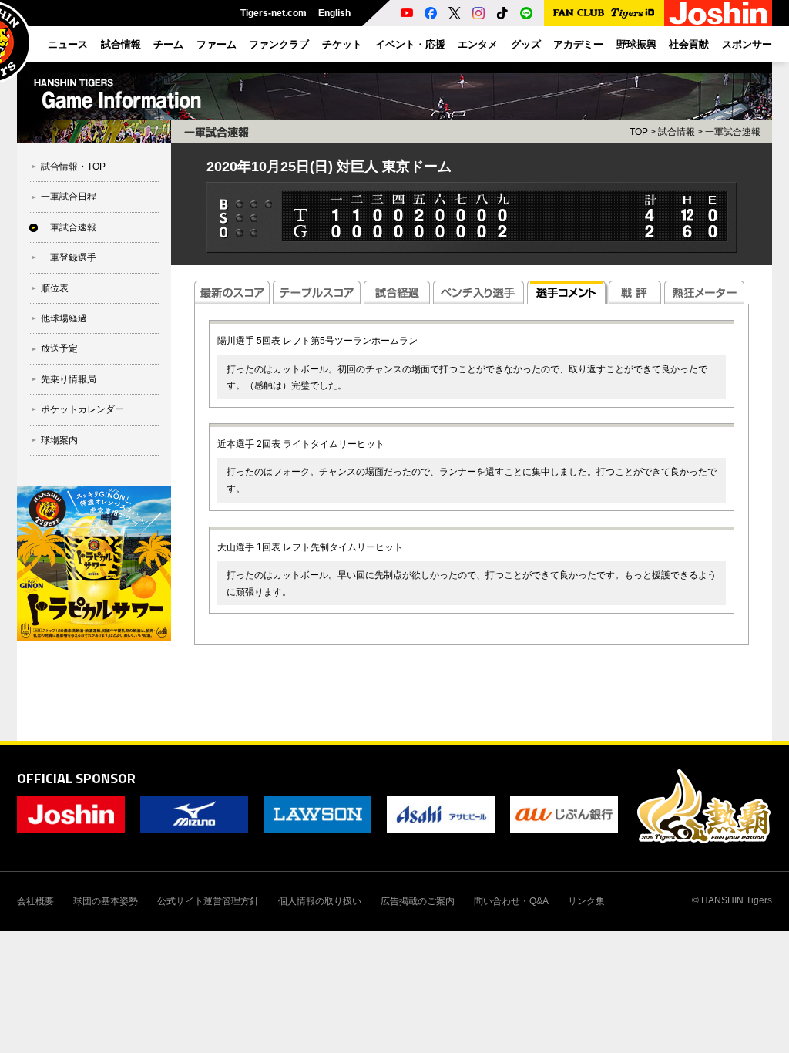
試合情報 (676, 131)
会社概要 (35, 901)
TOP (639, 131)
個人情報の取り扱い (319, 901)
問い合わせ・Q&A (511, 901)
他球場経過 (64, 318)
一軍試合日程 (68, 196)
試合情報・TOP (73, 166)
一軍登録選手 (68, 257)
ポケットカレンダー (82, 409)
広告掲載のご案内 (418, 901)
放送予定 (59, 348)
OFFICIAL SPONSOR (76, 778)
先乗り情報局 (68, 379)
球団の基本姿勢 (105, 901)
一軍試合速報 (68, 227)
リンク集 (586, 901)
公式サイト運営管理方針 (208, 901)
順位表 (55, 288)
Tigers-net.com (273, 13)
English (334, 13)
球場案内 (59, 440)
